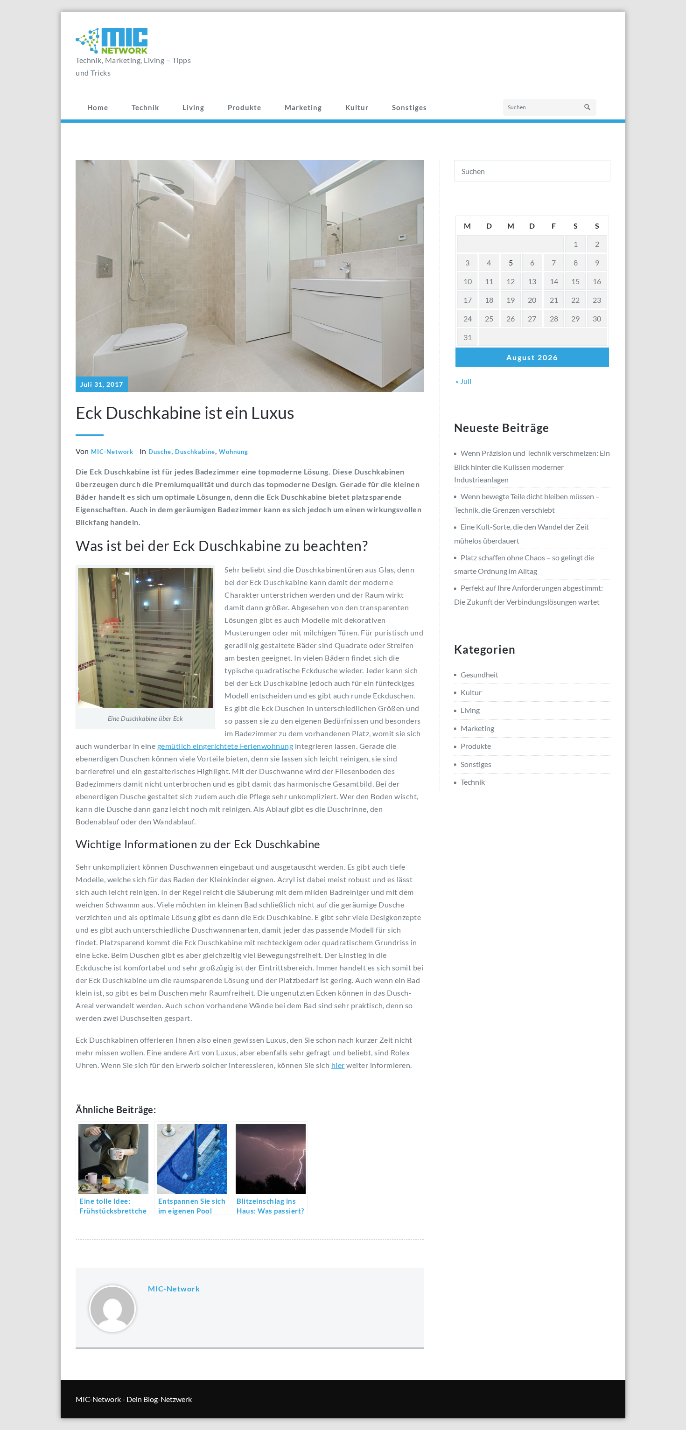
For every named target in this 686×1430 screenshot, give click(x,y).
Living (193, 107)
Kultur (357, 107)
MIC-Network (112, 451)
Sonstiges (409, 107)
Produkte (244, 107)
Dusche (159, 451)
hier (338, 1064)
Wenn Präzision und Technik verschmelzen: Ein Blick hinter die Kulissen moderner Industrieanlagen (532, 465)
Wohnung (233, 451)
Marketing (303, 107)
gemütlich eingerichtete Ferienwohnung (225, 745)
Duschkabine (195, 451)
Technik (145, 107)
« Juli (463, 381)
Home (97, 107)
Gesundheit (479, 674)
